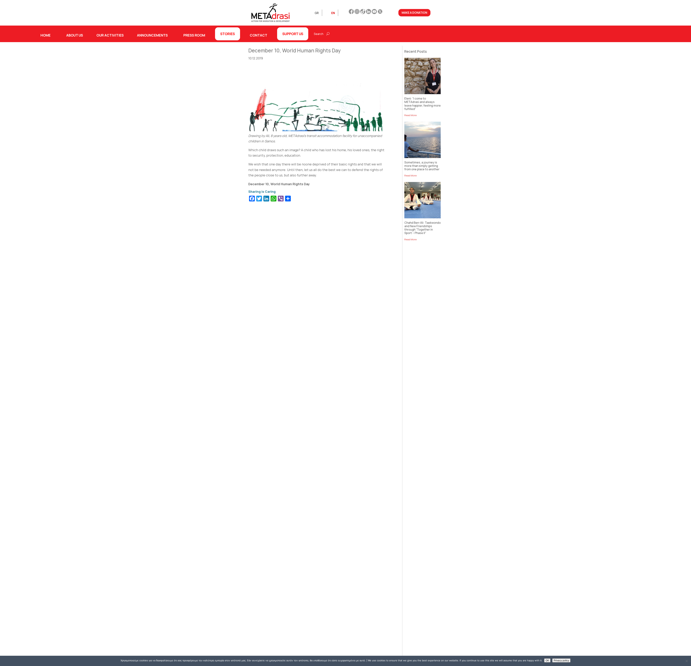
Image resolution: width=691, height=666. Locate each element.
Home (45, 35)
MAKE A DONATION (414, 13)
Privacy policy (561, 660)
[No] (686, 661)
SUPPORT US (292, 34)
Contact (258, 35)
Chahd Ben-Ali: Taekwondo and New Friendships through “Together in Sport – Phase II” (422, 228)
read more (410, 115)
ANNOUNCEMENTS (152, 35)
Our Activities (110, 35)
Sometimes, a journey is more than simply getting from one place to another (421, 165)
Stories (227, 34)
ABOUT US (74, 35)
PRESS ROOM (194, 35)
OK (547, 660)
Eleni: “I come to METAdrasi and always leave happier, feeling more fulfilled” (422, 103)
